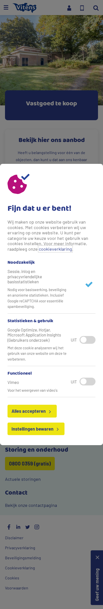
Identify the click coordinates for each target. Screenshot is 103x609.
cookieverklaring (55, 249)
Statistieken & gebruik (30, 321)
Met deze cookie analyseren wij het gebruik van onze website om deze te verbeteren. (37, 353)
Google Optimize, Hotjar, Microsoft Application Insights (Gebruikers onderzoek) (34, 335)
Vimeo (13, 382)
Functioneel (20, 373)
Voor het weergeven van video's (33, 390)
